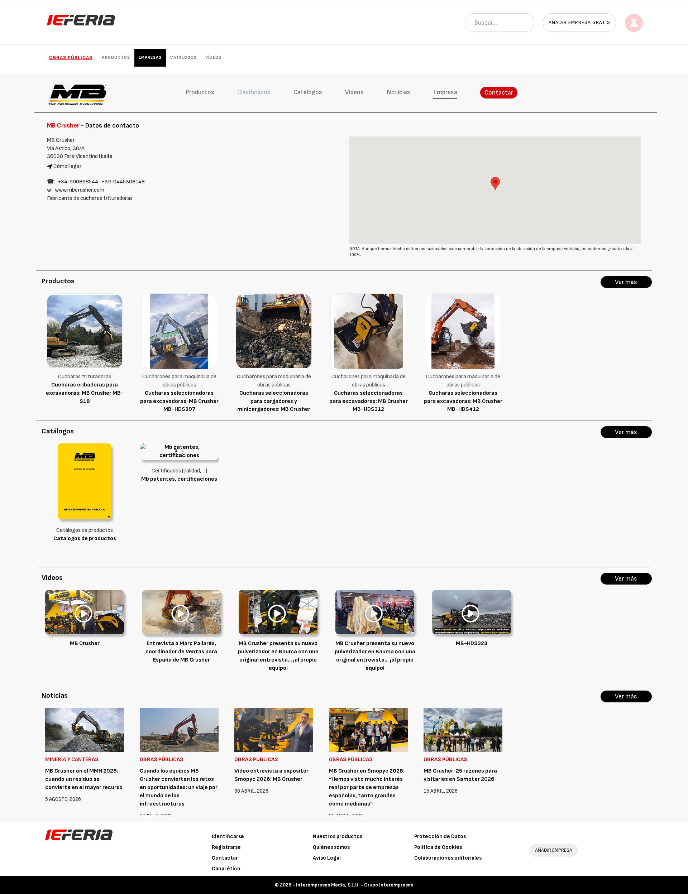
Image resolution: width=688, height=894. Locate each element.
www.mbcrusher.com (79, 190)
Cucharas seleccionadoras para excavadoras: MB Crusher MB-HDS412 (463, 401)
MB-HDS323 (471, 643)
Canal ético (226, 868)
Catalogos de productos (84, 538)
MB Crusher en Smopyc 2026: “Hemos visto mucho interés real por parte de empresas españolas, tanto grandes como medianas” (367, 787)
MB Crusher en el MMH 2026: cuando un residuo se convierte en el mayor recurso (84, 779)
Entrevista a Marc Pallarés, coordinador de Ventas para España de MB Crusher (181, 651)
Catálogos (183, 57)
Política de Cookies (438, 847)
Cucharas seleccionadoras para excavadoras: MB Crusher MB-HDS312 (368, 401)
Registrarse (226, 847)
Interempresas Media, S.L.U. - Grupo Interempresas (354, 885)
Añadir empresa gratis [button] (579, 22)
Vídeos (213, 57)
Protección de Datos (440, 836)
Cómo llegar (67, 166)
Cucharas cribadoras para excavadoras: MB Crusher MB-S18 (85, 393)
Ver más (626, 282)
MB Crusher (85, 643)
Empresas (150, 57)
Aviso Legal (327, 858)
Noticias (398, 92)
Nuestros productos (337, 836)
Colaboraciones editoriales (448, 858)
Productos (116, 57)
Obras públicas (70, 57)
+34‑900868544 (78, 181)
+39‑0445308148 (123, 181)
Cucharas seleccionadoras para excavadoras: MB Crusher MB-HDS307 (179, 401)
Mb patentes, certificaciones (179, 479)
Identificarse (228, 836)
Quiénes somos (331, 847)
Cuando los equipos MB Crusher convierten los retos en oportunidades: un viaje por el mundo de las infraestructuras (179, 787)
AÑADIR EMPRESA (553, 850)
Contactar (498, 92)
